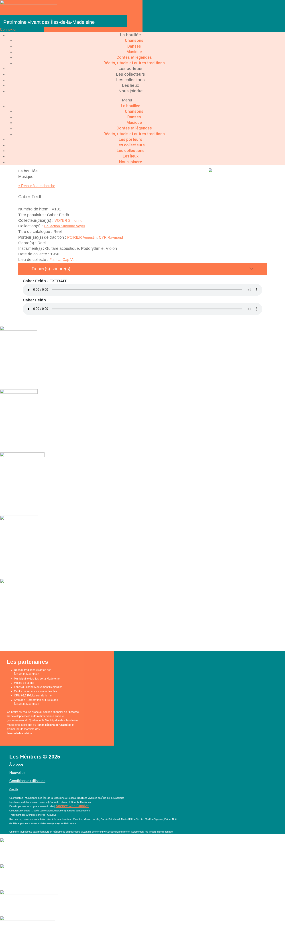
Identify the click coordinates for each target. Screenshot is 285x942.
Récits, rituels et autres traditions (134, 63)
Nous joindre (130, 91)
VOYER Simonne (68, 220)
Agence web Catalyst (72, 806)
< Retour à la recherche (36, 186)
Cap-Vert (70, 260)
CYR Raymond (111, 237)
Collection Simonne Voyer (64, 226)
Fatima (54, 260)
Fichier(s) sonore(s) (51, 268)
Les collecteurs (130, 74)
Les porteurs (130, 68)
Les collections (130, 79)
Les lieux (130, 85)
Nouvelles (17, 773)
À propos (16, 764)
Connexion (8, 29)
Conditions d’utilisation (27, 781)
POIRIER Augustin (82, 237)
